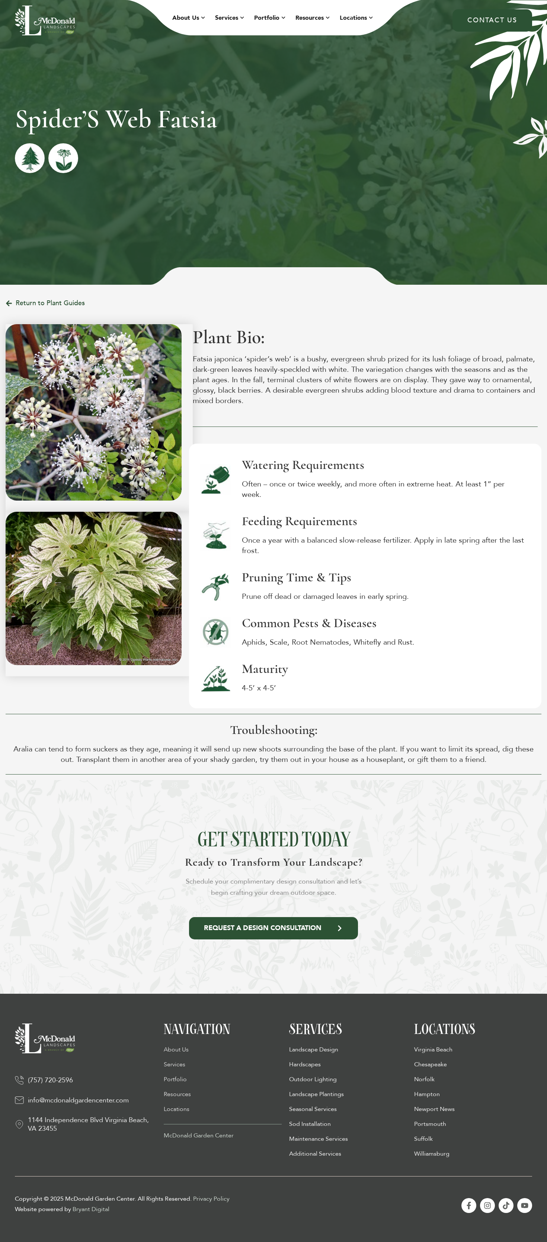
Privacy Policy (211, 1199)
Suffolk (423, 1139)
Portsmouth (430, 1124)
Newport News (434, 1109)
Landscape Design (313, 1049)
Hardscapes (305, 1064)
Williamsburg (432, 1154)
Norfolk (424, 1079)
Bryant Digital (91, 1209)
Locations (353, 18)
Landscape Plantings (316, 1094)
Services (226, 18)
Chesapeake (430, 1064)
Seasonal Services (313, 1109)
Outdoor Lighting (313, 1079)
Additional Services (315, 1154)
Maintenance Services (318, 1139)
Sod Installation (310, 1124)
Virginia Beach (433, 1049)
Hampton (427, 1094)
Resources (309, 18)
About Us (185, 18)
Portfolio (266, 18)
